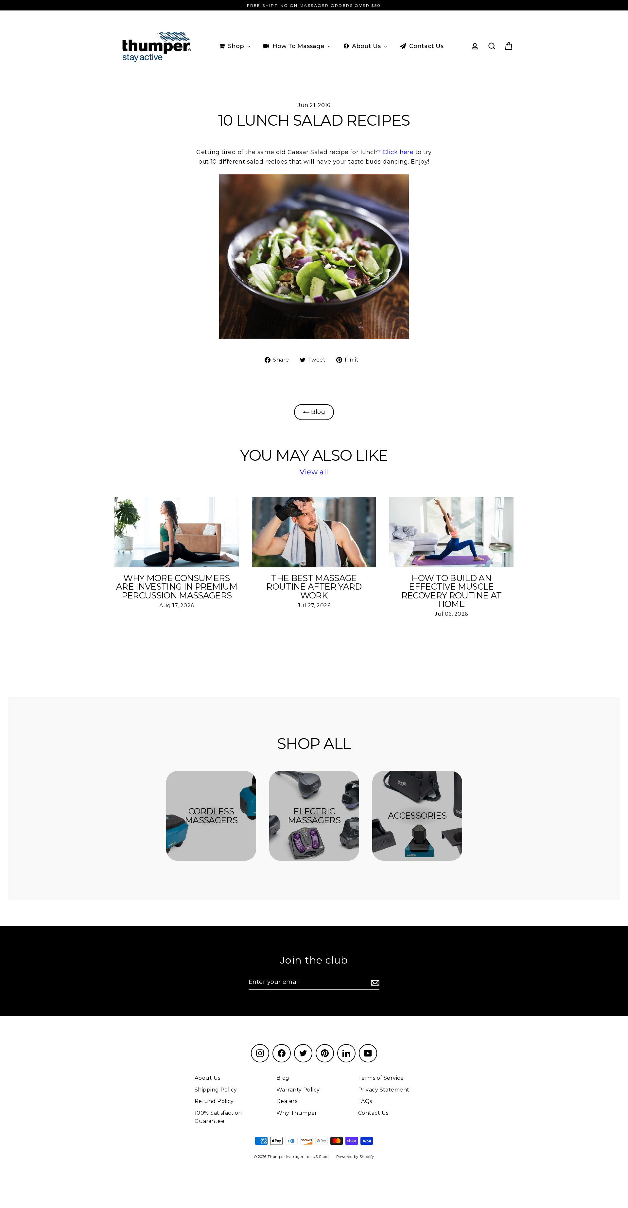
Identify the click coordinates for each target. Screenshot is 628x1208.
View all (314, 472)
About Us (207, 1078)
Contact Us (373, 1113)
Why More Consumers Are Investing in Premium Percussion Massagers (176, 586)
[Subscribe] (374, 982)
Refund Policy (214, 1101)
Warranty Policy (298, 1090)
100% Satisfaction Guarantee (218, 1117)
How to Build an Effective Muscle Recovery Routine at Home (451, 591)
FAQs (365, 1101)
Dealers (286, 1101)
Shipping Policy (216, 1090)
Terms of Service (381, 1078)
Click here (398, 152)
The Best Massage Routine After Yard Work (313, 586)
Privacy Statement (384, 1090)
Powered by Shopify (355, 1156)
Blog (317, 412)
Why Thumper (296, 1113)
